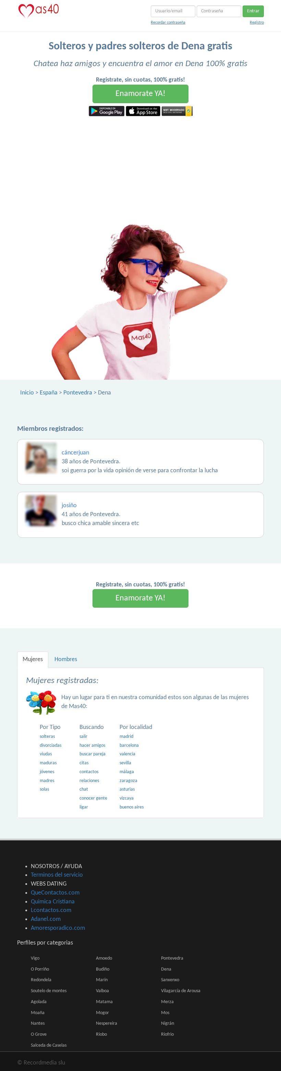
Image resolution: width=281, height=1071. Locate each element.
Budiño (102, 969)
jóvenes (47, 772)
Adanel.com (46, 919)
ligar (84, 807)
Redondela (41, 980)
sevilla (125, 763)
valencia (127, 754)
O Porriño (40, 969)
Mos (165, 1012)
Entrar (253, 11)
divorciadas (50, 745)
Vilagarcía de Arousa (180, 991)
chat (84, 789)
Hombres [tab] (65, 659)
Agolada (39, 1002)
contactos (89, 772)
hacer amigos (92, 745)
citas (84, 763)
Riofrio (167, 1034)
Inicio (27, 393)
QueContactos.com (55, 893)
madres (47, 780)
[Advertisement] (140, 168)
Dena (166, 969)
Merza (167, 1002)
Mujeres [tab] (33, 659)
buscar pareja (93, 754)
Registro (257, 23)
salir (83, 736)
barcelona (129, 745)
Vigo (35, 958)
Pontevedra (77, 393)
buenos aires (132, 807)
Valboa (102, 991)
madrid (126, 736)
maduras (48, 763)
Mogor (102, 1012)
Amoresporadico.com (58, 928)
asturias (127, 789)
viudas (46, 754)
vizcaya (127, 798)
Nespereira (106, 1023)
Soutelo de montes (48, 991)
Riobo (101, 1034)
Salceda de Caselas (48, 1045)
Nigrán (167, 1023)
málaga (127, 772)
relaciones (89, 780)
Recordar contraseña (168, 23)
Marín (102, 980)
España (49, 393)
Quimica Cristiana (53, 902)
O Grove (39, 1034)
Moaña (38, 1012)
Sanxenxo (170, 980)
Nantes (38, 1023)
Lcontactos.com (51, 910)
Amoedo (104, 958)
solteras (47, 736)
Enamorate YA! (140, 94)
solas (44, 789)
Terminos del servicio (57, 875)
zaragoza (128, 780)
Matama (104, 1002)
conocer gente (93, 798)
